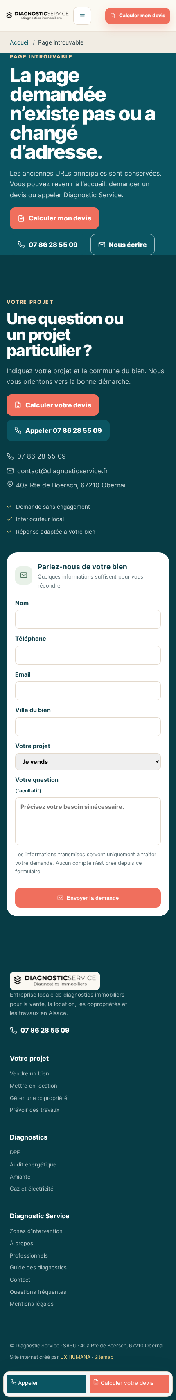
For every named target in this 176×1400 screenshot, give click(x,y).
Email (23, 674)
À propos (21, 1243)
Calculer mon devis (142, 15)
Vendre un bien (29, 1073)
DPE (15, 1152)
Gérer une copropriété (39, 1098)
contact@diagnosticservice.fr (62, 471)
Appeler (27, 1383)
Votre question (37, 785)
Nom (22, 602)
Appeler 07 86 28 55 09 (63, 430)
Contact (20, 1279)
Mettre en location (33, 1085)
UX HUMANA (75, 1357)
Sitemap (103, 1357)
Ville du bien (33, 709)
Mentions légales (32, 1303)
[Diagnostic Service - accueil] (37, 15)
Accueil (19, 42)
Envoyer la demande (93, 898)
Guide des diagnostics (38, 1267)
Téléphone (30, 638)
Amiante (20, 1176)
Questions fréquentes (38, 1292)
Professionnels (29, 1255)
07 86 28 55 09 (53, 244)
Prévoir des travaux (34, 1109)
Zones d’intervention (36, 1231)
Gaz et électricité (32, 1188)
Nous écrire (128, 244)
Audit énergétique (33, 1164)
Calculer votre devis (58, 405)
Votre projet (32, 745)
